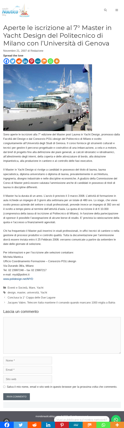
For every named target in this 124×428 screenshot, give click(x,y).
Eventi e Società (17, 287)
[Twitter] (13, 61)
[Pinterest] (31, 61)
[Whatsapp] (50, 61)
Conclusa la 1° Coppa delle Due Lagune (31, 297)
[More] (57, 61)
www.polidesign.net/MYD (18, 278)
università (33, 292)
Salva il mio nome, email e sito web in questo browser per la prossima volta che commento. (62, 386)
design (12, 292)
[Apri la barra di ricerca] (105, 10)
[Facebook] (6, 61)
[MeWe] (38, 61)
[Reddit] (19, 61)
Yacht (40, 287)
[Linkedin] (25, 61)
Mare (32, 287)
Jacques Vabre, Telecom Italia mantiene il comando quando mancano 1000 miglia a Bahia (61, 302)
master (21, 292)
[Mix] (44, 61)
